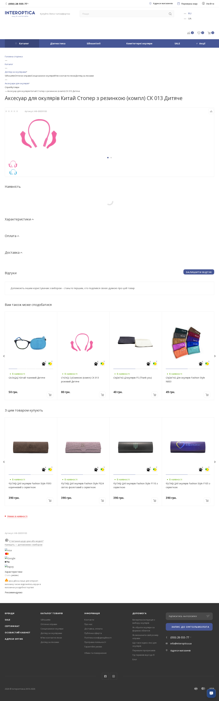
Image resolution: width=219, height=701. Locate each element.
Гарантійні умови (93, 646)
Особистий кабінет (17, 632)
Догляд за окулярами (51, 633)
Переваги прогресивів (143, 650)
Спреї (7, 87)
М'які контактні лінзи (64, 75)
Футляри (14, 87)
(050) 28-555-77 (179, 637)
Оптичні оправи (23, 75)
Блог (134, 659)
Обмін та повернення (95, 653)
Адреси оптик (14, 638)
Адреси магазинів (163, 3)
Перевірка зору (189, 4)
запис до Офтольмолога (190, 626)
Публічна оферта (93, 633)
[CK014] (41, 132)
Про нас (88, 624)
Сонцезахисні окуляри (42, 75)
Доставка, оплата (93, 628)
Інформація (92, 613)
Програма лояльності (95, 642)
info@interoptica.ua (181, 643)
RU (189, 13)
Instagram (113, 676)
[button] (108, 158)
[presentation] (4, 356)
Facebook (105, 676)
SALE (7, 619)
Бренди (9, 613)
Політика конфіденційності (98, 637)
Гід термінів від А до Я (143, 654)
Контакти (89, 619)
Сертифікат (12, 626)
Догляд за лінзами (84, 75)
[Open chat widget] (211, 693)
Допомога (139, 613)
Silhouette (10, 75)
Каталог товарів (52, 613)
